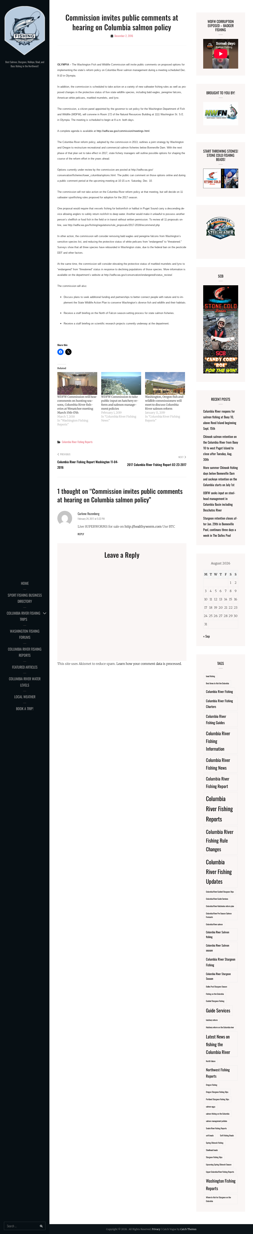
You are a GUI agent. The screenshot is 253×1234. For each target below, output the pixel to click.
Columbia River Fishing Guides (216, 719)
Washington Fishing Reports (220, 1184)
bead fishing (210, 676)
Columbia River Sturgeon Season (218, 976)
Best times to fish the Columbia (217, 683)
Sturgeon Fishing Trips (214, 1157)
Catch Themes (188, 1229)
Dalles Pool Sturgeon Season (216, 986)
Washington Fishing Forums (25, 634)
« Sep (206, 636)
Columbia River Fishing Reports (25, 652)
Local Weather (24, 696)
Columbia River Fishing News (218, 764)
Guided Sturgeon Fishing (215, 1001)
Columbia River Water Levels (25, 682)
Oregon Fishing (211, 1084)
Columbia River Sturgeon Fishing (220, 962)
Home (25, 583)
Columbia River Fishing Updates (219, 871)
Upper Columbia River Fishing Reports (220, 1171)
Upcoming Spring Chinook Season (218, 1164)
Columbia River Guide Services (217, 898)
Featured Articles (25, 667)
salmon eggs (210, 1106)
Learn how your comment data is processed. (149, 664)
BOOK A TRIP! (24, 708)
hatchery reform (212, 1019)
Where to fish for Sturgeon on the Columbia (218, 1199)
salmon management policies (216, 1121)
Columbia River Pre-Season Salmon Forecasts (219, 915)
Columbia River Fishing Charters (219, 703)
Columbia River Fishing (219, 691)
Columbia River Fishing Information (218, 741)
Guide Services (218, 1010)
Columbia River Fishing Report (217, 782)
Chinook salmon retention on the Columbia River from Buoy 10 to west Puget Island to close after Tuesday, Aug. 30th (220, 448)
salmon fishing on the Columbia (217, 1113)
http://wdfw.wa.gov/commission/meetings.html (123, 130)
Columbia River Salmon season (217, 947)
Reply (81, 534)
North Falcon (210, 1061)
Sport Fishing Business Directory (25, 598)
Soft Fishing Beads (227, 1135)
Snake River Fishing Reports (216, 1128)
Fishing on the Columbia (215, 993)
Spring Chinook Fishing (214, 1142)
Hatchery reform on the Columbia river (220, 1027)
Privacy (156, 1229)
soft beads (210, 1135)
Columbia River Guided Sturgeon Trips (220, 891)
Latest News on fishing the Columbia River (218, 1044)
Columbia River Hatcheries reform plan (220, 906)
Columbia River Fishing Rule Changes (219, 840)
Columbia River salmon (214, 924)
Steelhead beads (212, 1150)
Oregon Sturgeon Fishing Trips (217, 1091)
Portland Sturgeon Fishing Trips (217, 1099)
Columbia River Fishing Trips (23, 616)
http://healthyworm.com (143, 526)
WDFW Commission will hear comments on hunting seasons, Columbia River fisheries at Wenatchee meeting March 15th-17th (76, 404)
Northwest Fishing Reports (218, 1073)
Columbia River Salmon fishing (217, 934)
